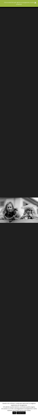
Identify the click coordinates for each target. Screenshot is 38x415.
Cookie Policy (21, 412)
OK (14, 412)
